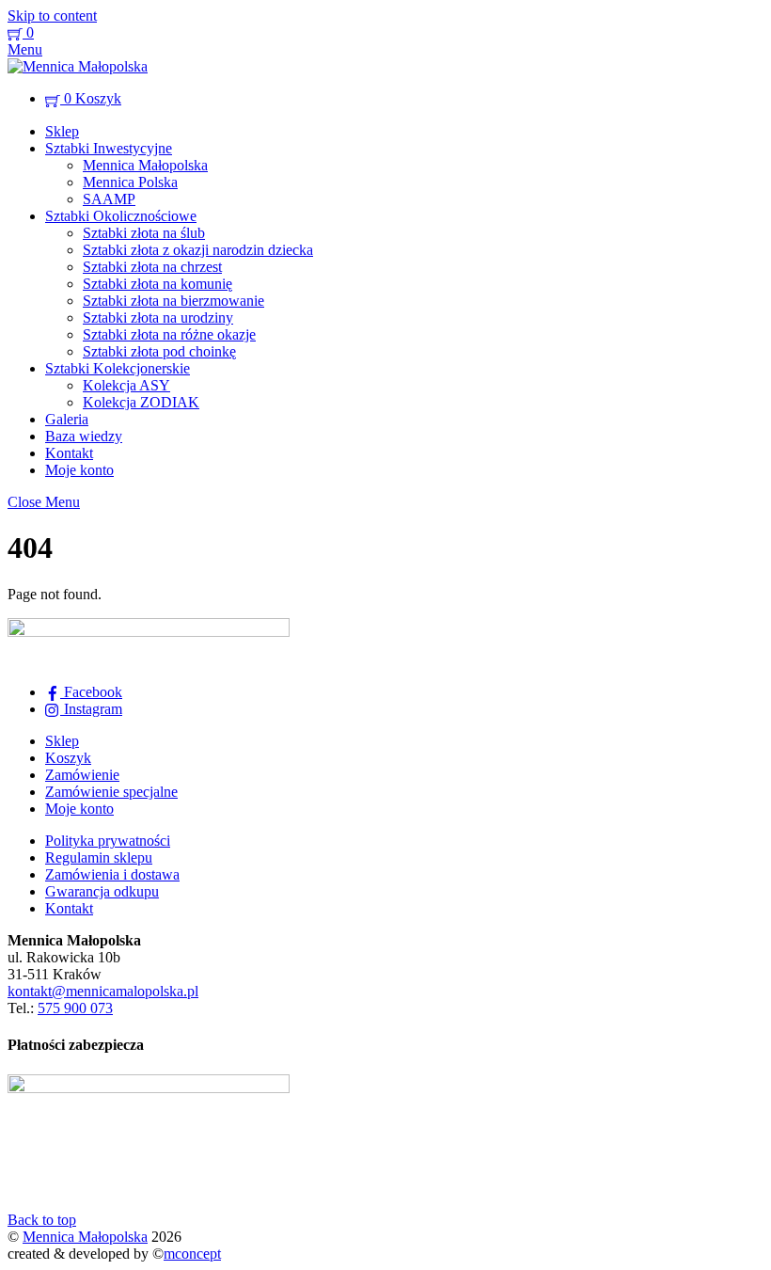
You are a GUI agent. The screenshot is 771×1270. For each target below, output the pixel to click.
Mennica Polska (130, 182)
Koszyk (68, 758)
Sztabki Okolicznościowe (121, 216)
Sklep (62, 131)
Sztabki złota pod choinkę (159, 351)
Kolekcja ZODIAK (141, 402)
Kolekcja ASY (126, 385)
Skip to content (52, 16)
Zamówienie (82, 775)
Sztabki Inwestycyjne (108, 148)
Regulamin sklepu (98, 857)
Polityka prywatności (107, 841)
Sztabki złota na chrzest (152, 267)
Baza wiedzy (83, 436)
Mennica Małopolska (145, 165)
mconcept (192, 1254)
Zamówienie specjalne (111, 792)
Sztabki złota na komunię (157, 284)
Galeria (66, 419)
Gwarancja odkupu (102, 891)
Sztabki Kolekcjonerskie (117, 368)
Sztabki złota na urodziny (158, 317)
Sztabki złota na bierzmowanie (173, 301)
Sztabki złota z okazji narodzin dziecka (198, 250)
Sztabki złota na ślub (144, 233)
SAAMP (109, 199)
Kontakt (69, 453)
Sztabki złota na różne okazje (169, 334)
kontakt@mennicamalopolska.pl (103, 991)
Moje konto (79, 470)
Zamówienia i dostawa (112, 874)
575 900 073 (75, 1008)
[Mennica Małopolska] (78, 66)
